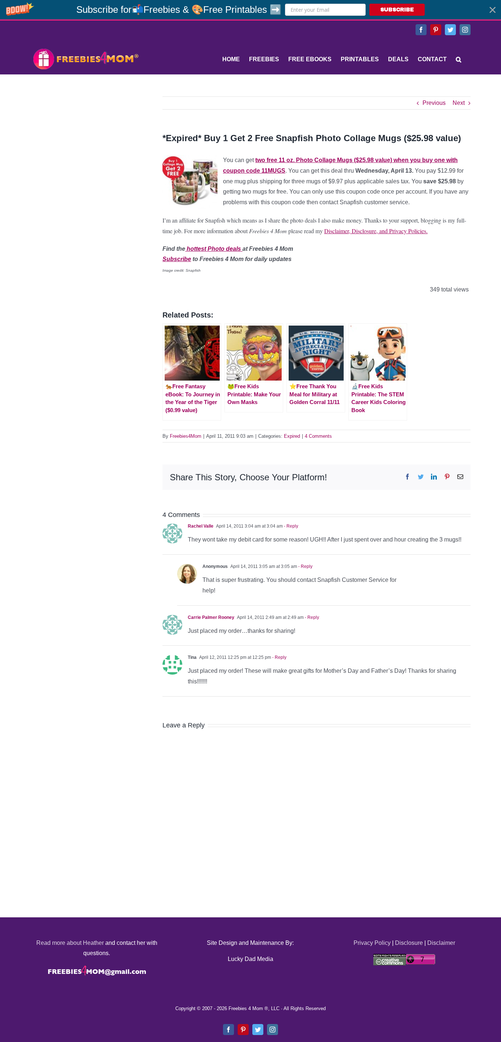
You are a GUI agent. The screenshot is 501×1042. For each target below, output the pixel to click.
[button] (250, 9)
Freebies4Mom (185, 436)
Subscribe (176, 259)
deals (233, 249)
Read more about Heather (70, 943)
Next (459, 103)
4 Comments (318, 436)
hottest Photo (204, 249)
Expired (292, 436)
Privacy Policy (372, 943)
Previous (434, 103)
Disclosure (409, 943)
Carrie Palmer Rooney (211, 617)
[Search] (458, 59)
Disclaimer (441, 943)
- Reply (290, 526)
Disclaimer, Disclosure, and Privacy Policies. (376, 231)
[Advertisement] (85, 142)
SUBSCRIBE (397, 9)
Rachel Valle (200, 526)
